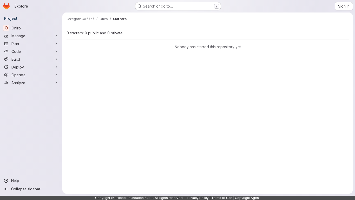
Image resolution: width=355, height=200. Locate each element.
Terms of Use (221, 198)
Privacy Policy (198, 198)
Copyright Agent (247, 198)
